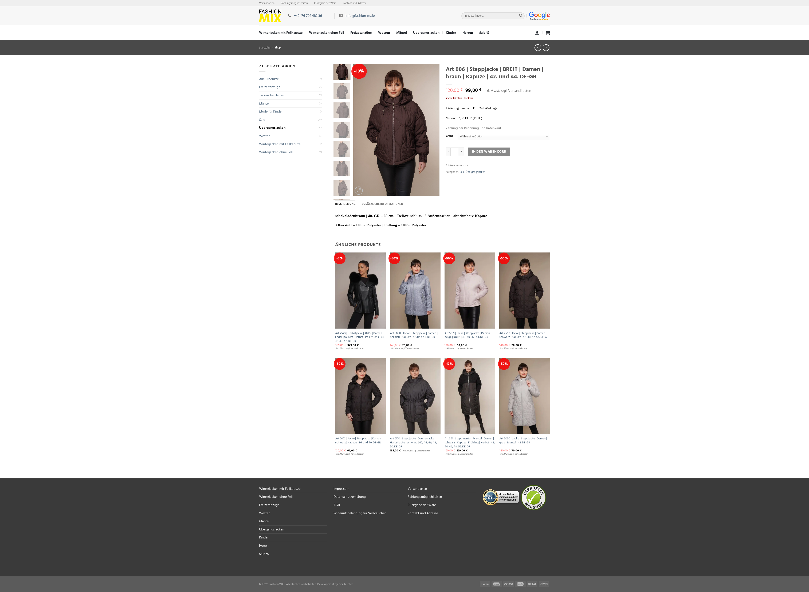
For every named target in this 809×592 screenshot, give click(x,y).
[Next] (424, 129)
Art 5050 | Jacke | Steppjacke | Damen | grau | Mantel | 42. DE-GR (523, 440)
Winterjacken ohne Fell (326, 32)
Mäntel (401, 32)
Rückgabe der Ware (325, 3)
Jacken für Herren (271, 95)
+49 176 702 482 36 (308, 16)
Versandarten (267, 3)
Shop (278, 48)
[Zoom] (359, 191)
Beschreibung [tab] (345, 204)
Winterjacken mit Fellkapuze (281, 32)
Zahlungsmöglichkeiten (294, 3)
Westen (384, 32)
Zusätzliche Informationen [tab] (382, 204)
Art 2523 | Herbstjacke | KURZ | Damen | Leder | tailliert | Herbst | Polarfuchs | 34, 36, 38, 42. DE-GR (359, 337)
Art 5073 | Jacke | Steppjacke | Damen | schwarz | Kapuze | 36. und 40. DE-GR (358, 440)
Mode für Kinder (271, 111)
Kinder (451, 32)
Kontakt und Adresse (355, 3)
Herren (467, 32)
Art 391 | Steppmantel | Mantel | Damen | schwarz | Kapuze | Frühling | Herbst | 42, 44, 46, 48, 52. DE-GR (470, 442)
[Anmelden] (537, 32)
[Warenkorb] (548, 32)
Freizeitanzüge (269, 87)
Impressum (341, 488)
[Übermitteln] (520, 16)
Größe (449, 136)
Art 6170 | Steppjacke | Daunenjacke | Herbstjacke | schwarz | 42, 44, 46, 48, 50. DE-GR (413, 442)
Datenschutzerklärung (350, 496)
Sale (262, 119)
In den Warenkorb (489, 151)
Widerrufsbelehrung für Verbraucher (360, 513)
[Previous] (368, 129)
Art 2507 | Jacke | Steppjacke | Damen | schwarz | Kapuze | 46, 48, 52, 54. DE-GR (523, 335)
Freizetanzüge (361, 32)
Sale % (484, 32)
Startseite (265, 48)
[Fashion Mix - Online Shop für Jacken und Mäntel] (270, 15)
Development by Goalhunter (335, 584)
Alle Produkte (269, 79)
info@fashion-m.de (360, 16)
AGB (337, 505)
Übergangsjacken (426, 32)
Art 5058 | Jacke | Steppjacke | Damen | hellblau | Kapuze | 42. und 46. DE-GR (414, 335)
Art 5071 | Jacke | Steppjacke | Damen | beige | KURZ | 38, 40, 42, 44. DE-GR (468, 335)
